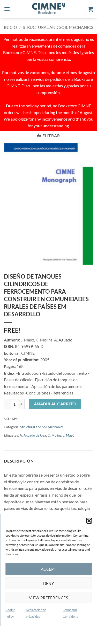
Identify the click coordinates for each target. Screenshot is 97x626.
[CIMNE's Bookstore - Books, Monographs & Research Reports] (48, 9)
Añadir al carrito (55, 403)
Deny (48, 583)
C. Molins (54, 435)
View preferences (48, 597)
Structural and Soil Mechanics (58, 27)
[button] (89, 520)
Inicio (10, 27)
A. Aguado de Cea (33, 435)
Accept (48, 569)
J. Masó (68, 435)
